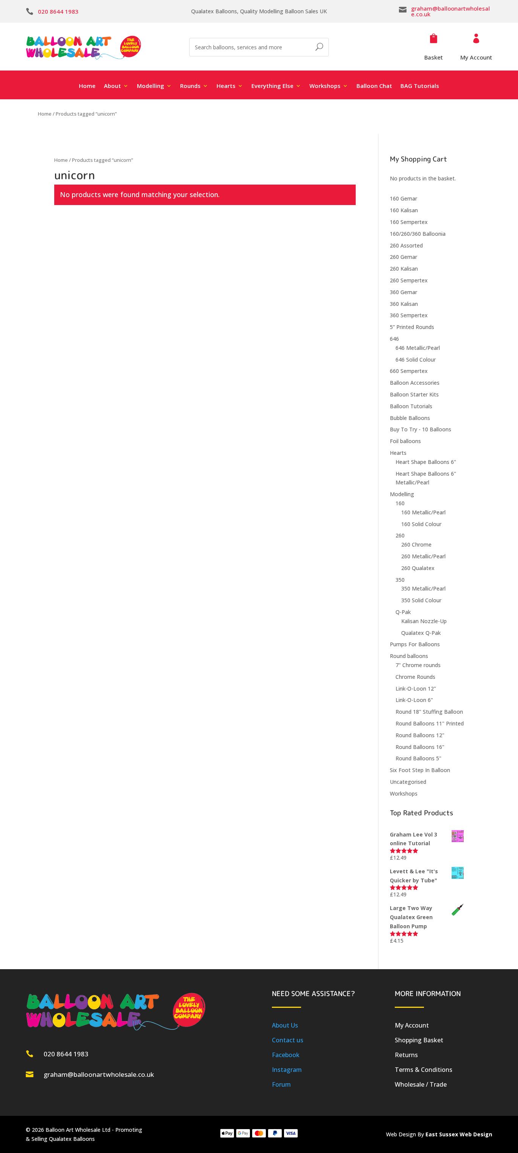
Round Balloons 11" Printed (430, 723)
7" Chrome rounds (418, 665)
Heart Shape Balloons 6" (426, 461)
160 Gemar (403, 198)
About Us (285, 1025)
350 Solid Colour (421, 600)
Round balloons (409, 656)
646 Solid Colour (416, 359)
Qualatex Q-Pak (421, 632)
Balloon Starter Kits (414, 394)
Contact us (287, 1040)
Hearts (398, 452)
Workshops (404, 793)
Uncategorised (408, 781)
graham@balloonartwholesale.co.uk (450, 11)
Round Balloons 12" (420, 735)
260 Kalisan (404, 268)
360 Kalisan (404, 303)
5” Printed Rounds (412, 327)
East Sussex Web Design (458, 1134)
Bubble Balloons (410, 417)
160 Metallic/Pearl (423, 512)
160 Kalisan (404, 210)
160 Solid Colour (421, 524)
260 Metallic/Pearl (423, 556)
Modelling (402, 494)
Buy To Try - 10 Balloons (420, 429)
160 (400, 503)
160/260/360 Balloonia (418, 233)
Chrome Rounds (415, 676)
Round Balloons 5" (418, 758)
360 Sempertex (409, 315)
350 (400, 579)
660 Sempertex (409, 370)
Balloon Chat (374, 86)
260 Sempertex (409, 280)
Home (87, 86)
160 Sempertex (409, 222)
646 (394, 338)
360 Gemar (403, 292)
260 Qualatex (418, 568)
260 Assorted (406, 245)
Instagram (287, 1069)
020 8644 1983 (58, 11)
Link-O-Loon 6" (414, 699)
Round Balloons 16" (420, 746)
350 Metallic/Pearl (423, 588)
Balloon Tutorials (411, 406)
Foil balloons (405, 441)
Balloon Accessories (415, 382)
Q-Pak (403, 612)
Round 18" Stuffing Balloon (429, 711)
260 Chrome (416, 544)
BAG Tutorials (419, 86)
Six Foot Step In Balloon (420, 770)
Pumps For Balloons (415, 644)
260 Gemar (403, 256)
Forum (281, 1084)
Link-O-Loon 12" (416, 688)
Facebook (286, 1055)
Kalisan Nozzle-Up (424, 621)
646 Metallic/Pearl (418, 347)
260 (400, 535)
